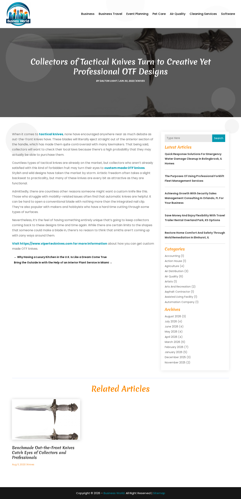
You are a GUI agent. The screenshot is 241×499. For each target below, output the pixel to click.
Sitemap (159, 493)
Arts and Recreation (178, 286)
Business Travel (110, 14)
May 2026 (171, 331)
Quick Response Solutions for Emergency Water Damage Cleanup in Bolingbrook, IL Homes (193, 158)
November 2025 (175, 362)
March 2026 (172, 342)
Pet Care (159, 14)
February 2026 (174, 347)
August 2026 (173, 316)
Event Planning (137, 14)
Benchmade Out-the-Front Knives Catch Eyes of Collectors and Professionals (43, 452)
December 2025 (175, 357)
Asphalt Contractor (177, 292)
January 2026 (173, 352)
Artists (169, 281)
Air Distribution (174, 271)
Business (88, 14)
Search (218, 138)
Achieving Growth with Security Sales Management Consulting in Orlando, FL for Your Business (194, 198)
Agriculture (172, 266)
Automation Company (179, 302)
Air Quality (177, 14)
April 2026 (171, 337)
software (228, 14)
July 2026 (171, 321)
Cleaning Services (203, 14)
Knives (140, 81)
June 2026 (171, 326)
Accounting (172, 256)
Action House (173, 261)
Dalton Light (108, 81)
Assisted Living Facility (179, 297)
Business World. (114, 493)
